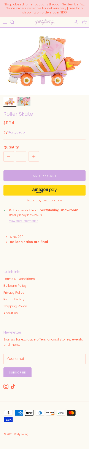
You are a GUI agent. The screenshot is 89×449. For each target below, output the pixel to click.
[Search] (14, 22)
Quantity (11, 147)
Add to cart (44, 175)
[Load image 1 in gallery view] (44, 61)
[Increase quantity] (34, 156)
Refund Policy (13, 299)
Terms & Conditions (19, 278)
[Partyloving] (44, 22)
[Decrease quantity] (8, 156)
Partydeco (16, 132)
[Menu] (5, 22)
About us (10, 313)
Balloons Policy (15, 285)
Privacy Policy (13, 292)
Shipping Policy (15, 306)
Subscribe (17, 372)
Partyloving (21, 434)
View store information (23, 221)
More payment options (44, 200)
